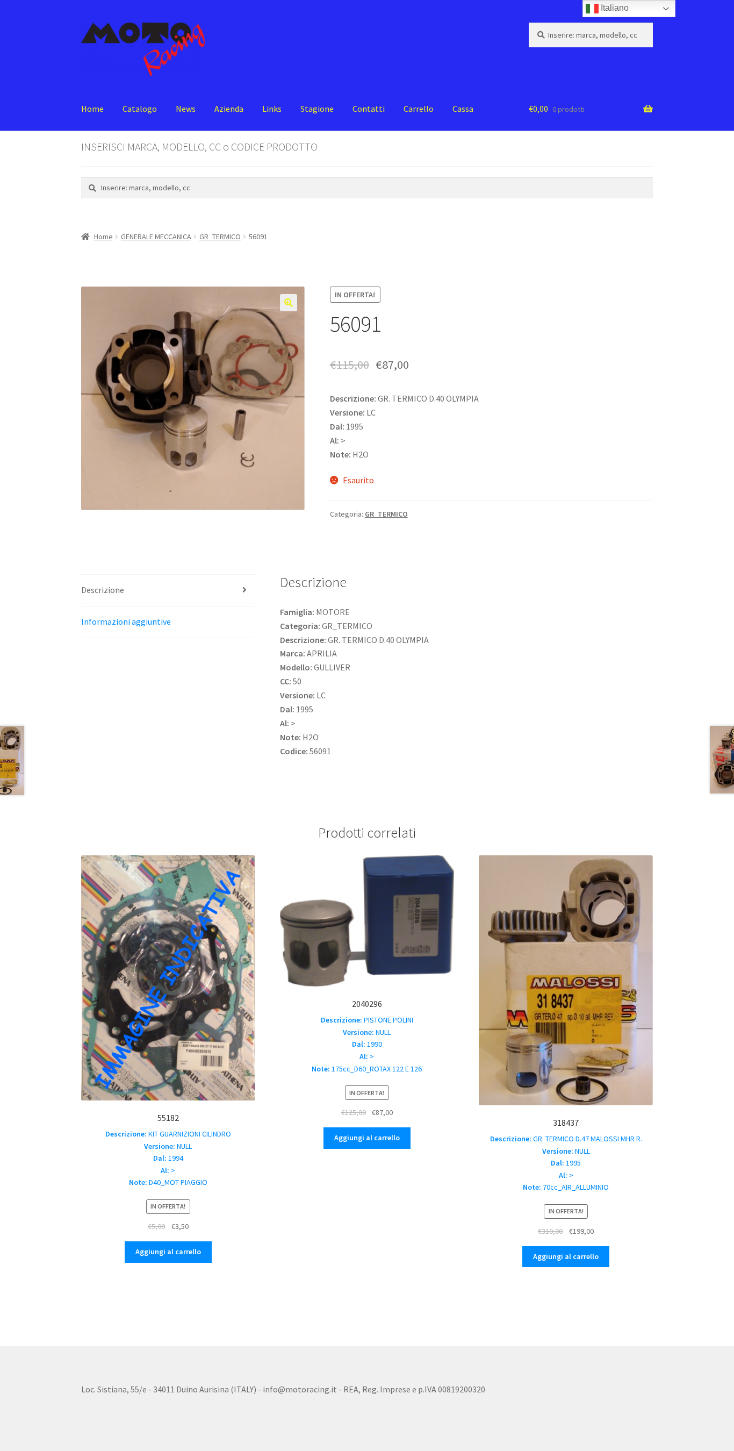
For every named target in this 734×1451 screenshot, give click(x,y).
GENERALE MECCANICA (156, 236)
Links (272, 108)
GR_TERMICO (220, 236)
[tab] (168, 590)
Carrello (419, 108)
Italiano (614, 7)
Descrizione (102, 589)
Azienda (228, 108)
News (186, 108)
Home (92, 108)
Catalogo (140, 108)
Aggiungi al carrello (168, 1251)
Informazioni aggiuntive (126, 621)
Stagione (317, 108)
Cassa (462, 108)
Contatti (368, 108)
